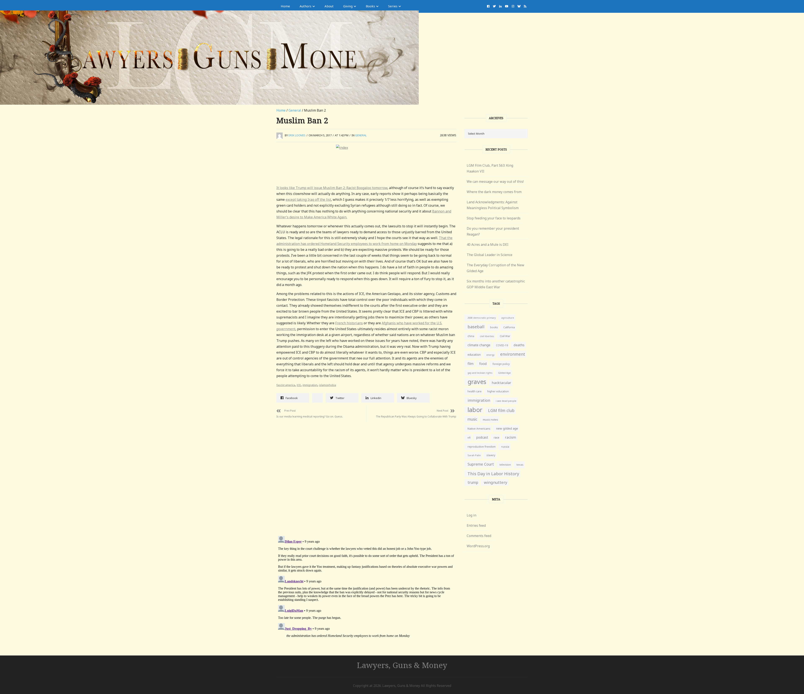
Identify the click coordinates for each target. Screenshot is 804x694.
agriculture (507, 317)
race (496, 437)
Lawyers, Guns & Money (402, 665)
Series (392, 6)
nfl (469, 437)
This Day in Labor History (493, 473)
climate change (479, 345)
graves (477, 381)
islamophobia (327, 385)
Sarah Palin (474, 455)
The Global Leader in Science (489, 254)
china (471, 336)
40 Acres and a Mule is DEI (487, 244)
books (494, 327)
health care (475, 391)
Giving (348, 6)
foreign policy (501, 364)
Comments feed (479, 535)
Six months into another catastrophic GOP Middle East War (496, 284)
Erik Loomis (297, 135)
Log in (471, 515)
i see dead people (506, 400)
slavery (490, 455)
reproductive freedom (482, 446)
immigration (310, 385)
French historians (349, 323)
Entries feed (476, 525)
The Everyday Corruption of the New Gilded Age (495, 268)
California (509, 327)
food (483, 363)
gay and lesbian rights (480, 372)
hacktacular (501, 382)
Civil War (505, 336)
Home (285, 6)
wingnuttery (495, 482)
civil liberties (487, 336)
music (472, 419)
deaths (519, 345)
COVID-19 (502, 345)
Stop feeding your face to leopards (494, 218)
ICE (299, 385)
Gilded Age (504, 372)
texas (520, 464)
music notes (490, 419)
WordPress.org (478, 546)
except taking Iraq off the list (308, 199)
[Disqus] (366, 474)
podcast (482, 437)
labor (475, 409)
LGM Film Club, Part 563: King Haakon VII (490, 168)
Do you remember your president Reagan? (493, 231)
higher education (498, 391)
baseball (476, 327)
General (295, 110)
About (329, 6)
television (505, 464)
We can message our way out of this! (495, 181)
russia (505, 446)
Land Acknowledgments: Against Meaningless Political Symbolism (493, 205)
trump (473, 482)
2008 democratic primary (482, 317)
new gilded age (507, 428)
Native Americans (479, 428)
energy (490, 354)
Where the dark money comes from (494, 191)
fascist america (285, 385)
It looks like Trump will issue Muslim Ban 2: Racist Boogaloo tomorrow (331, 187)
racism (510, 437)
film (471, 363)
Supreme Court (481, 464)
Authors (305, 6)
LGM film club (501, 410)
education (474, 355)
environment (512, 354)
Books (370, 6)
